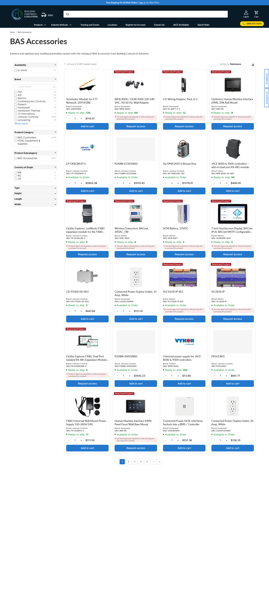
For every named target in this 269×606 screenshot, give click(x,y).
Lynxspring (37, 119)
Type (17, 187)
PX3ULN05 (218, 356)
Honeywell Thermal (37, 110)
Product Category (23, 132)
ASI (37, 95)
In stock (37, 70)
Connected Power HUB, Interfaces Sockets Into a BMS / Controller (183, 422)
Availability (20, 65)
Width (17, 204)
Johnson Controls (37, 116)
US (37, 178)
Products (38, 24)
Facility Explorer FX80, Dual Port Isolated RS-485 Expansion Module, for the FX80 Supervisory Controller (87, 360)
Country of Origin (23, 167)
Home (12, 32)
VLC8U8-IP (218, 291)
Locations (112, 24)
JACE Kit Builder (181, 24)
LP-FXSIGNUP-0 (75, 163)
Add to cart (87, 126)
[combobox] (146, 14)
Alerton (37, 98)
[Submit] (67, 14)
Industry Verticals (59, 24)
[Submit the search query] (54, 87)
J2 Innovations (37, 113)
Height (17, 193)
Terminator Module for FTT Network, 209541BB (81, 101)
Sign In (142, 2)
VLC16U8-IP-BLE (173, 291)
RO (37, 175)
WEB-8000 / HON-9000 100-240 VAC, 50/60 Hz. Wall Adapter (135, 101)
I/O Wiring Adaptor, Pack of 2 (180, 99)
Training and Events (89, 24)
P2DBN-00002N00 (126, 356)
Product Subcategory (25, 153)
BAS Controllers (37, 137)
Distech (37, 104)
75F (37, 91)
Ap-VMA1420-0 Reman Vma (179, 163)
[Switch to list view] (253, 65)
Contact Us (159, 24)
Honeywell (37, 107)
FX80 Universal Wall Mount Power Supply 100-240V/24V (86, 422)
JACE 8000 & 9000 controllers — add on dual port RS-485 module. (230, 165)
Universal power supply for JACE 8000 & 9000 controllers (182, 358)
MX (37, 172)
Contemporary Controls (37, 101)
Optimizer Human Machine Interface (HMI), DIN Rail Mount (232, 101)
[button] (256, 12)
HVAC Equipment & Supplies (37, 142)
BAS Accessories (24, 32)
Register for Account (135, 24)
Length (18, 198)
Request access (135, 126)
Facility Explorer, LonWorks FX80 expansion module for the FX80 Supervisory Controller (85, 232)
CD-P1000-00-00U (77, 291)
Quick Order (203, 24)
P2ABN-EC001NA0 (126, 163)
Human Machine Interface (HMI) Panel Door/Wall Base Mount (133, 422)
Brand (17, 79)
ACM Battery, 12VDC (175, 228)
